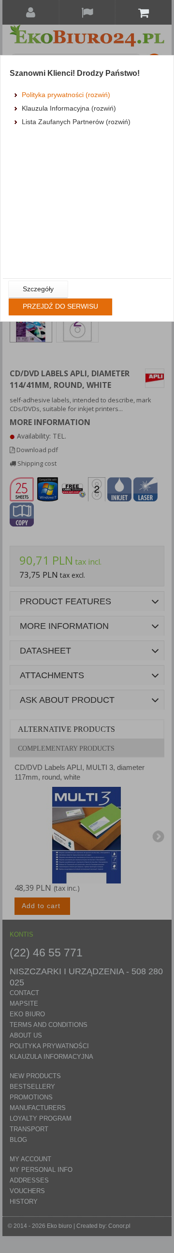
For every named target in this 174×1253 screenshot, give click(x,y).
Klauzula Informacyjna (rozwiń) (69, 108)
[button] (38, 289)
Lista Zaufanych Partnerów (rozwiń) (76, 122)
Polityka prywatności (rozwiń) (66, 95)
